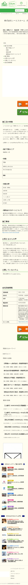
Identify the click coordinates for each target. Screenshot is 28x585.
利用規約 (12, 576)
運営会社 (12, 578)
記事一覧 (12, 571)
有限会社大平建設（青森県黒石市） (15, 377)
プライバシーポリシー (15, 573)
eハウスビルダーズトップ (6, 13)
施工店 (17, 13)
